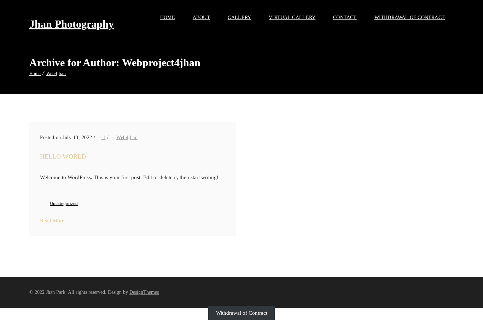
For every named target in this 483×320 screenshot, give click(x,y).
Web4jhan (56, 73)
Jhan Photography (71, 24)
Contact (344, 17)
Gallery (239, 17)
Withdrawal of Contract (409, 17)
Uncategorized (64, 203)
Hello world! (64, 156)
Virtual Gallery (292, 17)
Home (167, 17)
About (201, 17)
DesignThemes (144, 292)
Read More (52, 220)
